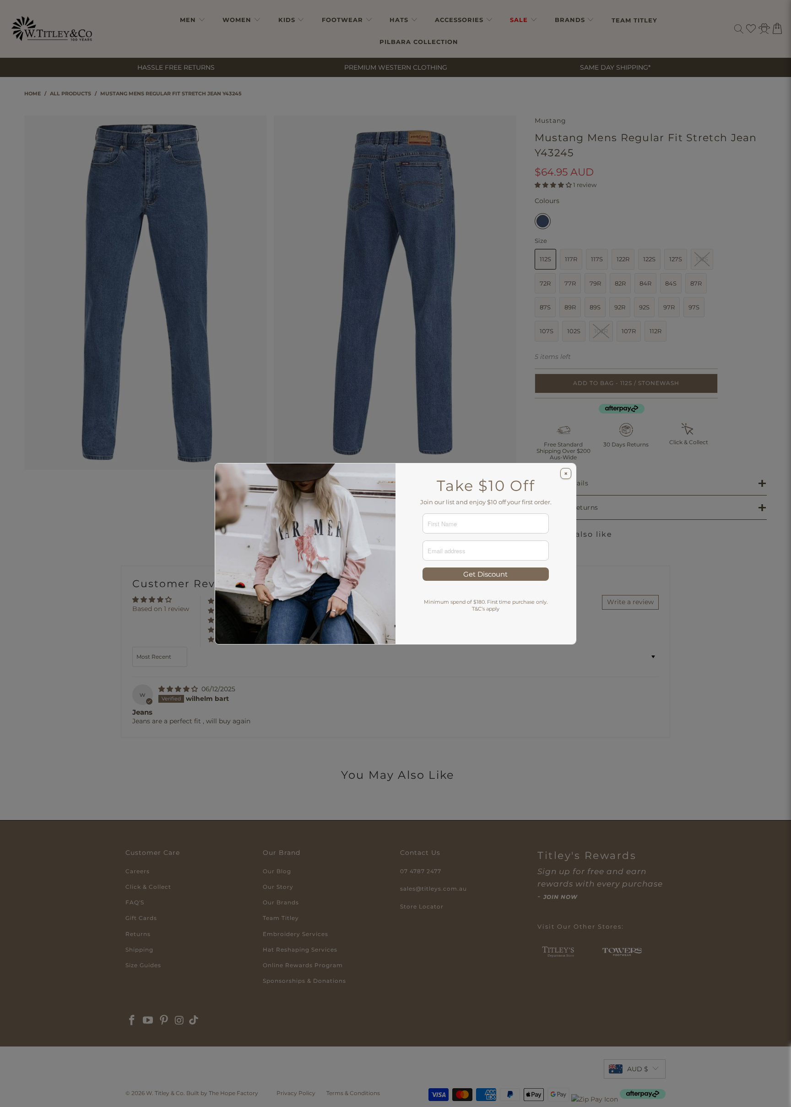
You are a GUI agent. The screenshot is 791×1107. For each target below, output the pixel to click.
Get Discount (485, 574)
